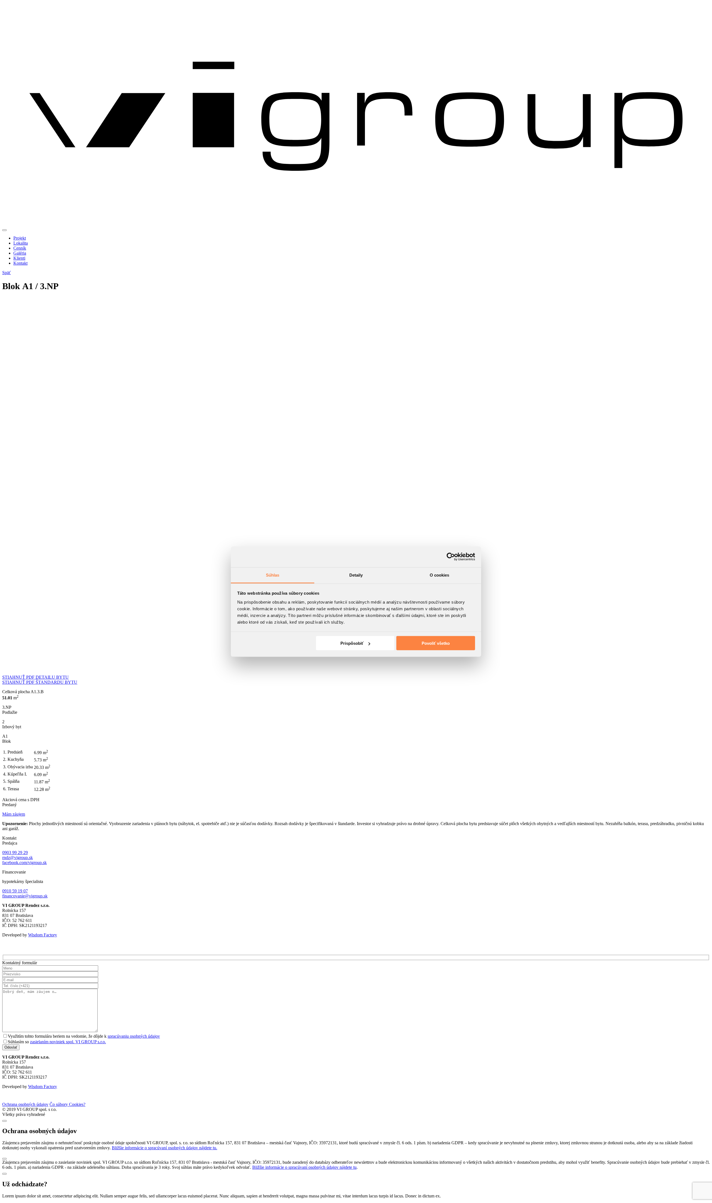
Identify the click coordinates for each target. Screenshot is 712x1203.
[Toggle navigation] (4, 230)
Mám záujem (13, 814)
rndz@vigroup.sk (17, 857)
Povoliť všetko (436, 643)
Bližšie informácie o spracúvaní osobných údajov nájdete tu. (164, 1147)
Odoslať (10, 1047)
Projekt (19, 238)
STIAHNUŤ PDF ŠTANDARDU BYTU (39, 682)
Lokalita (20, 243)
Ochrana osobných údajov (25, 1104)
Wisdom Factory (42, 935)
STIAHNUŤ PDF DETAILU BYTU (35, 677)
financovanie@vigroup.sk (25, 896)
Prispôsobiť (352, 643)
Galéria (19, 253)
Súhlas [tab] (273, 574)
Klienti (19, 258)
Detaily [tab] (356, 574)
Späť (6, 272)
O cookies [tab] (439, 574)
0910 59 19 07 (15, 891)
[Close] (4, 1121)
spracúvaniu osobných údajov (134, 1036)
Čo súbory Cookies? (67, 1104)
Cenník (19, 248)
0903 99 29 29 (15, 852)
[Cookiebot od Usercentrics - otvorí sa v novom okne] (450, 557)
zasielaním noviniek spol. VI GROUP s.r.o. (68, 1041)
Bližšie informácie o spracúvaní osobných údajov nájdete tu (304, 1167)
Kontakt (20, 263)
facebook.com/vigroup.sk (24, 862)
